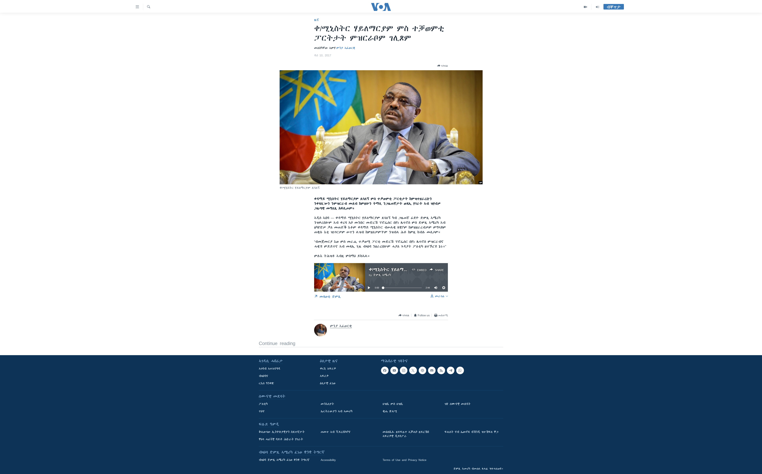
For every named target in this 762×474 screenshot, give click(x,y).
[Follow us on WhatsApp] (460, 370)
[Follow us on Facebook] (385, 370)
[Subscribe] (432, 370)
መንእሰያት (327, 404)
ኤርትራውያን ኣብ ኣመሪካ (336, 411)
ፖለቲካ (263, 404)
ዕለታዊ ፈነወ (327, 383)
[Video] (585, 7)
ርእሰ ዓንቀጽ (266, 383)
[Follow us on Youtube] (394, 370)
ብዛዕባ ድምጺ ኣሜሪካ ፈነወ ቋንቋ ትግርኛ (284, 460)
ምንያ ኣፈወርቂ (345, 48)
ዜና (316, 20)
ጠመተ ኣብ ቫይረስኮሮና (335, 432)
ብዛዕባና (263, 376)
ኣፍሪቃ (324, 376)
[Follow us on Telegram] (450, 370)
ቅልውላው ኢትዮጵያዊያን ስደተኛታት (282, 432)
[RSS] (441, 370)
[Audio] (597, 7)
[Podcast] (422, 370)
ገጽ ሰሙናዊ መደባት (457, 404)
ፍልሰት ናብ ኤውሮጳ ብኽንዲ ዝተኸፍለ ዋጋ (471, 432)
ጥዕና (262, 411)
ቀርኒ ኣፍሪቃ (328, 368)
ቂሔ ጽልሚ (390, 411)
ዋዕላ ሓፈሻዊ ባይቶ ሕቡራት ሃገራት (281, 439)
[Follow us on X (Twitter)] (413, 370)
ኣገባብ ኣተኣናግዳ (269, 368)
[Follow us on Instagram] (403, 370)
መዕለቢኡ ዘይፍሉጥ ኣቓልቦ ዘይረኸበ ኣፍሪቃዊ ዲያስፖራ (406, 434)
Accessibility (328, 460)
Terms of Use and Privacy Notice (404, 460)
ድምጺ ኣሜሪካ (382, 275)
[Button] (442, 65)
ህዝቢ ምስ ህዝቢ (393, 404)
